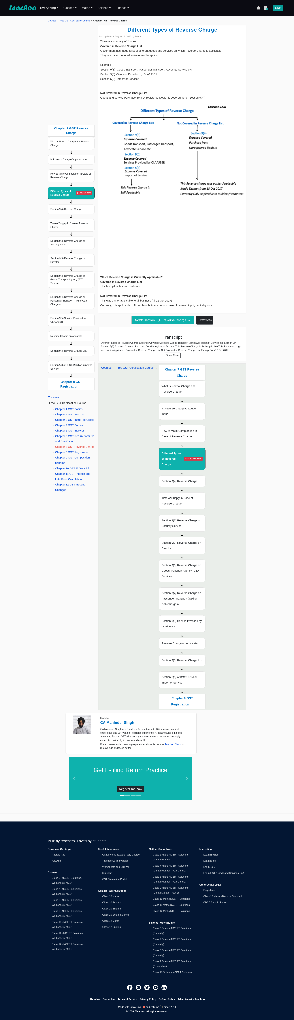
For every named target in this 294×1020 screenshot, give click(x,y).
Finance (121, 8)
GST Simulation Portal (114, 879)
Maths (86, 8)
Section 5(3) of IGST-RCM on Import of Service (71, 367)
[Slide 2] (127, 795)
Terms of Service (127, 999)
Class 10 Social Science (115, 914)
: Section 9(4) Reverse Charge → (162, 320)
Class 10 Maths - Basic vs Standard (222, 896)
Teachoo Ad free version (115, 861)
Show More (172, 355)
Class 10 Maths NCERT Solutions (171, 899)
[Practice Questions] (266, 7)
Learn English (211, 854)
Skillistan (107, 873)
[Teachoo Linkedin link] (164, 987)
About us (94, 999)
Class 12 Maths (110, 921)
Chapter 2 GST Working (70, 414)
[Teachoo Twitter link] (147, 987)
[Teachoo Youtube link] (156, 987)
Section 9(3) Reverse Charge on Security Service (67, 243)
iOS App (56, 861)
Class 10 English (111, 908)
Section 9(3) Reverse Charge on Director (67, 260)
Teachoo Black (173, 744)
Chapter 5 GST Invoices (70, 430)
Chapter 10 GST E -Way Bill (72, 468)
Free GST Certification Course (75, 20)
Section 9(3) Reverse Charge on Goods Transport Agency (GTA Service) (67, 280)
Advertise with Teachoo (191, 999)
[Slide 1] (122, 795)
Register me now (130, 789)
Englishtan (209, 890)
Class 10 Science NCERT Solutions (172, 972)
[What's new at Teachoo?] (258, 7)
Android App (58, 854)
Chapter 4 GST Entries (69, 425)
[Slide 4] (138, 795)
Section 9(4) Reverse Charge (66, 209)
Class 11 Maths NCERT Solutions (171, 905)
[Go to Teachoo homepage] (22, 8)
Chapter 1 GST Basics (69, 409)
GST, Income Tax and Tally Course (121, 854)
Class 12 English (111, 927)
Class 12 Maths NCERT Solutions (171, 911)
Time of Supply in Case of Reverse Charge (69, 225)
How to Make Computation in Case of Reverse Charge (70, 175)
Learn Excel (209, 861)
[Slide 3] (133, 795)
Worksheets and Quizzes (115, 867)
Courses (52, 20)
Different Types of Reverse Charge (70, 193)
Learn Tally (209, 867)
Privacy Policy (148, 999)
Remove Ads (205, 320)
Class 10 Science (111, 902)
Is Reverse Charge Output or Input (68, 159)
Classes (68, 8)
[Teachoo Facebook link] (130, 987)
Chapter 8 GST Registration (72, 452)
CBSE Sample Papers (215, 902)
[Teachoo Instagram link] (139, 987)
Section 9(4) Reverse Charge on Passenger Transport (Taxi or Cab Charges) (68, 301)
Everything (48, 8)
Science (103, 8)
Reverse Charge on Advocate (66, 336)
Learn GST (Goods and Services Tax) (223, 873)
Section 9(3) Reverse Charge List (68, 351)
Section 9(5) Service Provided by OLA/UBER (68, 320)
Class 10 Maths (110, 896)
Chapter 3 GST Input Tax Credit (74, 419)
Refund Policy (167, 999)
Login (278, 7)
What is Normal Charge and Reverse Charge (70, 143)
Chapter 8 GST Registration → (71, 384)
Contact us (109, 999)
